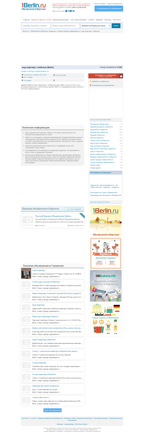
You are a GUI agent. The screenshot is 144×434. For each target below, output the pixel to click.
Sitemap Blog (69, 424)
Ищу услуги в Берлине (99, 143)
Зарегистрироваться (114, 4)
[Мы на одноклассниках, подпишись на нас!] (66, 11)
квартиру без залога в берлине (45, 386)
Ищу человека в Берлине (100, 146)
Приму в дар (95, 165)
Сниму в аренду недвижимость (102, 162)
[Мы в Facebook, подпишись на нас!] (71, 11)
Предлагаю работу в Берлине (101, 127)
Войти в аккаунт (100, 4)
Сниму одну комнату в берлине (46, 282)
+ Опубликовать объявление (108, 8)
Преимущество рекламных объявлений (105, 195)
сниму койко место (40, 397)
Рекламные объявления (99, 124)
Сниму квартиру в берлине (44, 374)
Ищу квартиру (38, 305)
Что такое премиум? (74, 209)
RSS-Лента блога (81, 424)
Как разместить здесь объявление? (103, 192)
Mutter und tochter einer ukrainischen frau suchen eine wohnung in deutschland (65, 328)
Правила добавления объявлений (50, 418)
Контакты (117, 20)
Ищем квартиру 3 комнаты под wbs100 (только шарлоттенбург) (59, 293)
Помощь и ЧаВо (70, 418)
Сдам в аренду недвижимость (101, 160)
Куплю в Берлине (97, 138)
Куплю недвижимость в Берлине (103, 154)
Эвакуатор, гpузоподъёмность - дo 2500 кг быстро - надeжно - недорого (104, 186)
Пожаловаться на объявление (103, 85)
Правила (99, 20)
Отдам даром (95, 168)
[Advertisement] (71, 49)
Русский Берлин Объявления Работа (53, 216)
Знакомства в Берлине (99, 132)
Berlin (29, 80)
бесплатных (63, 4)
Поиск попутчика (97, 151)
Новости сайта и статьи (41, 20)
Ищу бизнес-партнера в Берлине (103, 149)
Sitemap (60, 424)
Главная (26, 20)
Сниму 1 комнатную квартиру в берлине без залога (54, 351)
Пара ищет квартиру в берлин (45, 316)
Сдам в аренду (38, 270)
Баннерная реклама (61, 20)
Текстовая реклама (78, 20)
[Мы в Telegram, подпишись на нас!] (69, 11)
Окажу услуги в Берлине (99, 140)
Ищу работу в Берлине (99, 129)
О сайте (91, 20)
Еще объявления (52, 410)
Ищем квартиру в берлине (44, 339)
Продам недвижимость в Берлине (103, 157)
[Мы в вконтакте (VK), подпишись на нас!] (73, 11)
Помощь (107, 20)
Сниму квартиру (39, 362)
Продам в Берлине (97, 135)
